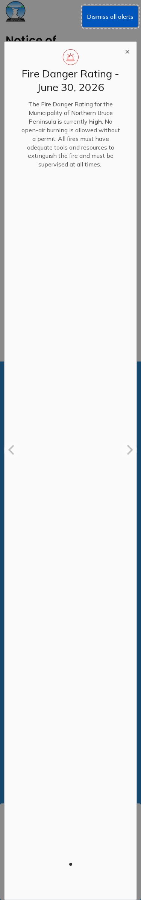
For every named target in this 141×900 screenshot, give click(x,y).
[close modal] (127, 51)
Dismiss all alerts (110, 16)
